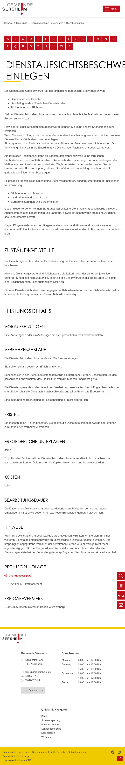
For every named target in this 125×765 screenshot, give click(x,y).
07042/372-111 (32, 680)
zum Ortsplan (30, 690)
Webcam (46, 737)
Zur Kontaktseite (121, 605)
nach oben (120, 758)
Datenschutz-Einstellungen (16, 756)
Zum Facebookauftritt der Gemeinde (112, 752)
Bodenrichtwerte (50, 724)
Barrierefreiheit (40, 752)
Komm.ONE (25, 760)
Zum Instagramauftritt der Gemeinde (119, 752)
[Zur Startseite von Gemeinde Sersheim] (17, 9)
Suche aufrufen (121, 576)
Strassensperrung (50, 720)
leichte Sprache (57, 752)
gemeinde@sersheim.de (38, 672)
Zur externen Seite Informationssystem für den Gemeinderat (121, 596)
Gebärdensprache (77, 752)
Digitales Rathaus (40, 23)
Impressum (24, 752)
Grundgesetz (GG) (20, 575)
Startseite (7, 23)
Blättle (44, 716)
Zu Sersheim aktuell (121, 585)
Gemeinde (21, 23)
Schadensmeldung (51, 728)
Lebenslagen (48, 732)
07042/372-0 (31, 676)
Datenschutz (9, 752)
